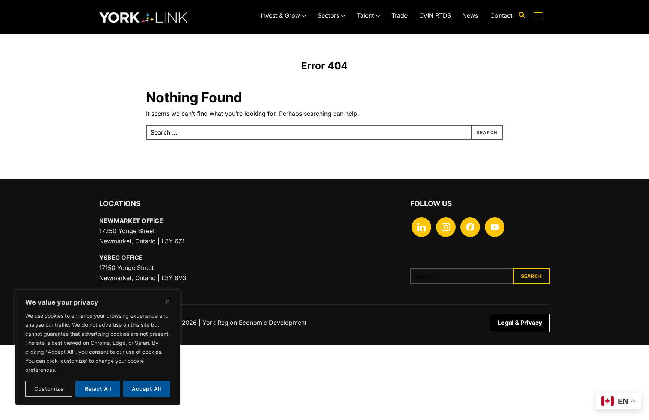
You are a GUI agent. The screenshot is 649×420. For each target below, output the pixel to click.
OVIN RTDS (435, 15)
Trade (399, 15)
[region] (97, 347)
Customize (49, 388)
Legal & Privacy (520, 322)
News (470, 15)
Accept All (146, 388)
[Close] (167, 301)
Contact (501, 15)
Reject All (98, 388)
